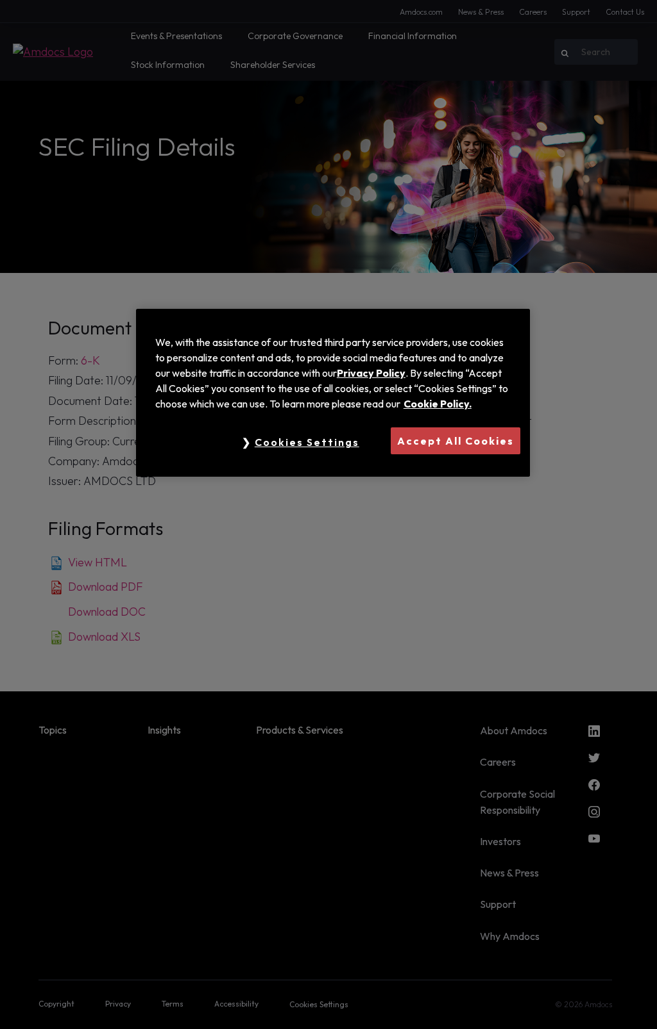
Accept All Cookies (455, 440)
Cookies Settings (307, 442)
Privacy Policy (371, 372)
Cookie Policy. (438, 403)
